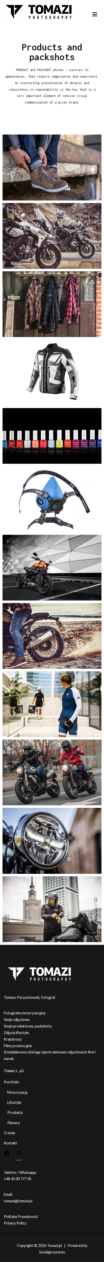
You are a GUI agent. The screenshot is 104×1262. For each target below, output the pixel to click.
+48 (7, 1179)
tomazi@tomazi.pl (18, 1201)
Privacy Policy (15, 1223)
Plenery (13, 1123)
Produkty (15, 1112)
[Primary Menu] (94, 14)
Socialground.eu (52, 1252)
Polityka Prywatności (21, 1216)
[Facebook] (7, 1154)
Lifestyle (14, 1102)
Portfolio (11, 1082)
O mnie (9, 1133)
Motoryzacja (17, 1092)
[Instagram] (19, 1154)
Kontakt (10, 1143)
